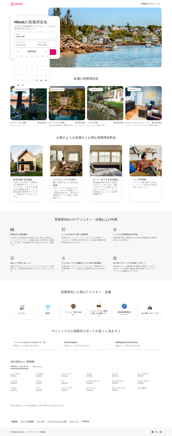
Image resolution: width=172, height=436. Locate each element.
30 (18, 85)
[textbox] (24, 44)
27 (37, 80)
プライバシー (32, 432)
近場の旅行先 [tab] (37, 366)
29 (46, 80)
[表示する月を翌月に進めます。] (45, 51)
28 (41, 80)
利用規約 (42, 432)
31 (23, 85)
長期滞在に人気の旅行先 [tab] (19, 366)
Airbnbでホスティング (150, 3)
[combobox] (35, 36)
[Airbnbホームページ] (16, 3)
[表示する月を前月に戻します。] (18, 51)
